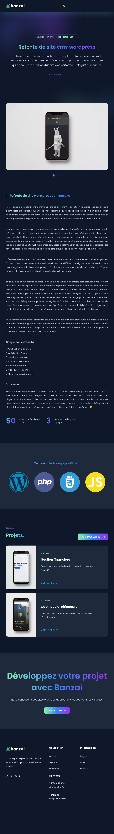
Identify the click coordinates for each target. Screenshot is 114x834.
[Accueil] (15, 6)
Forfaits (84, 768)
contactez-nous (67, 36)
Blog (82, 762)
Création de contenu (19, 361)
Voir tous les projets (93, 536)
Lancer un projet (57, 710)
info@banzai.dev (57, 798)
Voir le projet (57, 74)
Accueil (52, 756)
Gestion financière (55, 559)
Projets (83, 756)
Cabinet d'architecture (59, 607)
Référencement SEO (18, 365)
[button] (54, 175)
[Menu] (106, 6)
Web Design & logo (18, 353)
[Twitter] (16, 776)
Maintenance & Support (20, 374)
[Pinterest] (11, 776)
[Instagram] (7, 776)
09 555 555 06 (56, 786)
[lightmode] (64, 6)
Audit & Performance (19, 369)
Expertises (54, 768)
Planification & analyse (19, 348)
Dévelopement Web (18, 357)
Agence (53, 762)
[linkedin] (20, 776)
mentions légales (31, 827)
